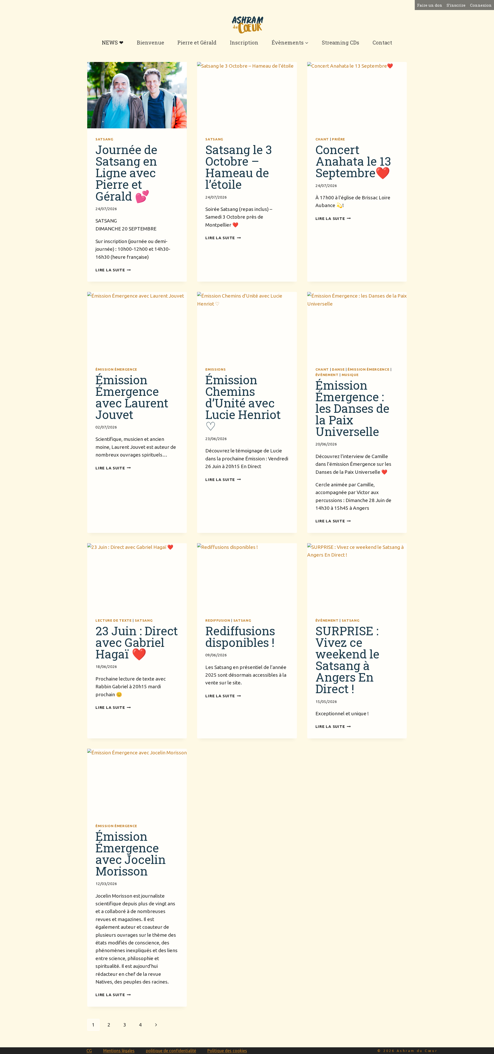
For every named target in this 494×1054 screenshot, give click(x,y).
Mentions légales (119, 1050)
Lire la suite (113, 270)
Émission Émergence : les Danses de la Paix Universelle (352, 408)
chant (322, 139)
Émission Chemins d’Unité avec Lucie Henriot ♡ (243, 403)
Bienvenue (150, 42)
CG (89, 1050)
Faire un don (429, 5)
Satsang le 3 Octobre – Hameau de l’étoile (238, 167)
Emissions (215, 369)
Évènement (327, 375)
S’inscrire (456, 5)
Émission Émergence (116, 369)
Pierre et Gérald (196, 42)
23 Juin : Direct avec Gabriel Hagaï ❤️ (136, 642)
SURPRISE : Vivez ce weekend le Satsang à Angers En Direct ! (347, 659)
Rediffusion (217, 620)
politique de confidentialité (171, 1050)
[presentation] (137, 95)
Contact (382, 42)
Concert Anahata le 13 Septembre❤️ (353, 161)
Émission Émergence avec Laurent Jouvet (131, 397)
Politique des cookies (227, 1050)
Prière (338, 139)
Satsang (104, 139)
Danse (338, 369)
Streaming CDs (340, 42)
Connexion (481, 5)
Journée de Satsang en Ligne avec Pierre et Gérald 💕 (126, 172)
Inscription (244, 42)
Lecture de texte (113, 620)
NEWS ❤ (112, 42)
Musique (350, 375)
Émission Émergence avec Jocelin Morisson (130, 853)
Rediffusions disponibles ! (240, 636)
